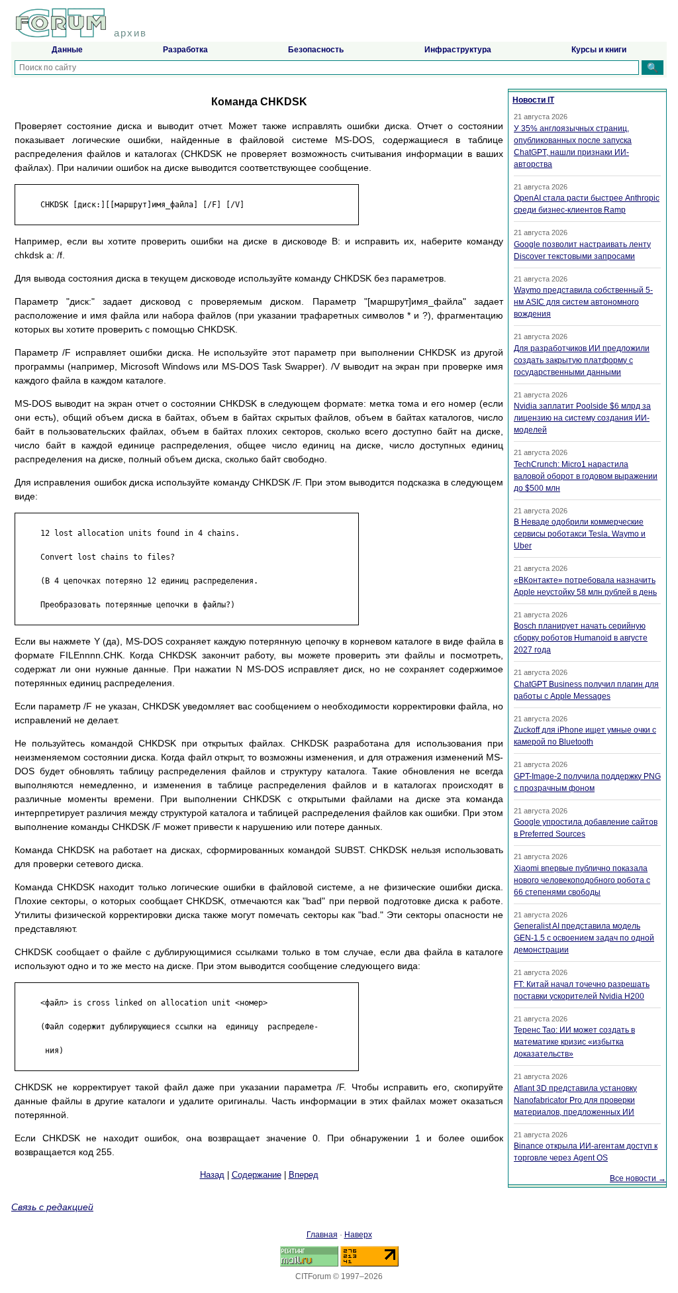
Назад (212, 1175)
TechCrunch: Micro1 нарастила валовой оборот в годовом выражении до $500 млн (585, 476)
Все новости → (638, 1178)
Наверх (358, 1234)
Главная (322, 1234)
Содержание (256, 1175)
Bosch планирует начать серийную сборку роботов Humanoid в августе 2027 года (581, 637)
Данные (67, 49)
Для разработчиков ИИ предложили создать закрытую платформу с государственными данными (582, 360)
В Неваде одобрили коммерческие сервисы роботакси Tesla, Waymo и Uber (580, 533)
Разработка (185, 49)
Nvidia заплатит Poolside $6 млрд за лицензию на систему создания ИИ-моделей (582, 418)
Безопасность (316, 49)
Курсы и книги (598, 49)
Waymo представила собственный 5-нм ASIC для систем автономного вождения (583, 302)
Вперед (303, 1175)
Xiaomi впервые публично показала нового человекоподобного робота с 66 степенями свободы (582, 880)
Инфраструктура (457, 49)
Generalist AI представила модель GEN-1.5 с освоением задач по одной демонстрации (584, 938)
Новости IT (533, 100)
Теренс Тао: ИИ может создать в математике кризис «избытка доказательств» (574, 1042)
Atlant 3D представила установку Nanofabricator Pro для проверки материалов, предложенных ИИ (575, 1100)
